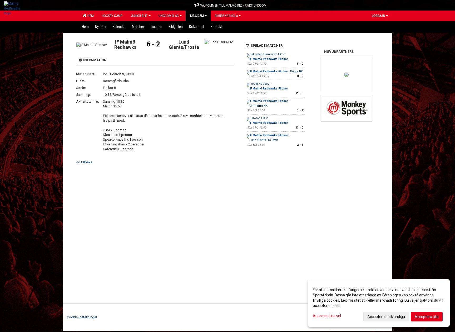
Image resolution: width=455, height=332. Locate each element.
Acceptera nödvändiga (386, 317)
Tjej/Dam (197, 16)
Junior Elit (139, 16)
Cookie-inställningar (82, 317)
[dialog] (379, 303)
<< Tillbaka (84, 162)
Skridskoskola (226, 16)
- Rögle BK (276, 71)
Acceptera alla (427, 317)
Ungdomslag (169, 16)
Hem (90, 16)
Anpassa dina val (327, 316)
